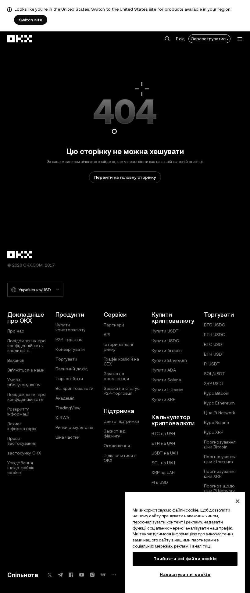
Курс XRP (213, 432)
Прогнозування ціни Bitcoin (220, 444)
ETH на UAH (163, 443)
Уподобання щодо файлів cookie (20, 467)
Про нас (15, 331)
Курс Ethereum (219, 403)
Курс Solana (216, 422)
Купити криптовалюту (70, 327)
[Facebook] (71, 574)
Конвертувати (70, 349)
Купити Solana (166, 379)
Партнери (114, 324)
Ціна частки (67, 437)
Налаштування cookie (185, 574)
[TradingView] (103, 574)
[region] (185, 542)
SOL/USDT (214, 373)
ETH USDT (214, 354)
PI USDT (212, 363)
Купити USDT (165, 331)
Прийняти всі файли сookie (185, 558)
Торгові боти (69, 378)
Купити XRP (163, 399)
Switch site (30, 19)
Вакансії (15, 360)
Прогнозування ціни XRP (220, 474)
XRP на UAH (163, 472)
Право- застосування (21, 441)
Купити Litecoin (167, 389)
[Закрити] (237, 501)
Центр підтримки (121, 421)
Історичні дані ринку (118, 347)
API (107, 334)
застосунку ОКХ (24, 453)
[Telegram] (60, 574)
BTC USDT (214, 344)
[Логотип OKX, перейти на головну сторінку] (19, 38)
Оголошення (117, 445)
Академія (64, 398)
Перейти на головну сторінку (125, 177)
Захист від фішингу (114, 433)
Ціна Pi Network (219, 412)
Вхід (180, 38)
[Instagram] (92, 574)
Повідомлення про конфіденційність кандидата (26, 345)
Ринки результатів (74, 427)
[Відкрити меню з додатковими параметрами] (240, 39)
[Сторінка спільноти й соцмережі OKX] (113, 574)
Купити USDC (165, 340)
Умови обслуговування (24, 382)
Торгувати (66, 359)
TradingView (67, 407)
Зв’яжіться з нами (26, 370)
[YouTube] (81, 574)
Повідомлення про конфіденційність (26, 397)
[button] (167, 38)
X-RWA (62, 417)
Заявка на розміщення (116, 376)
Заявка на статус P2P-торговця (122, 391)
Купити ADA (164, 370)
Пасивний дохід (71, 368)
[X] (49, 574)
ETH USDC (214, 334)
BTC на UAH (163, 433)
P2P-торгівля (68, 339)
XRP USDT (214, 383)
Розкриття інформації (18, 411)
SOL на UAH (163, 462)
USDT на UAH (165, 453)
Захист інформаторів (21, 426)
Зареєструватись (209, 38)
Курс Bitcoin (216, 393)
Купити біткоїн (167, 350)
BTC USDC (214, 324)
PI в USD (160, 482)
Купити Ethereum (169, 360)
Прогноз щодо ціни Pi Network (219, 488)
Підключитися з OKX (120, 458)
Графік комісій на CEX (121, 361)
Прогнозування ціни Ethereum (220, 459)
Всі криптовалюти (74, 388)
